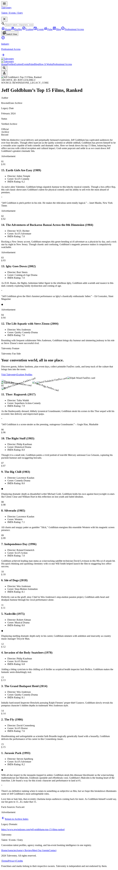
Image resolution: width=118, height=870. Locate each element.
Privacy (12, 861)
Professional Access (62, 64)
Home (4, 64)
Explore (18, 64)
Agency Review (24, 850)
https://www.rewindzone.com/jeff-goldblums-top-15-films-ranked (33, 829)
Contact (52, 850)
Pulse (31, 64)
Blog (36, 64)
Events (25, 64)
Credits (19, 861)
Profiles (11, 64)
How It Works (46, 64)
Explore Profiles (24, 374)
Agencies (11, 850)
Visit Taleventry (9, 374)
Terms (5, 861)
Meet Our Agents (40, 850)
